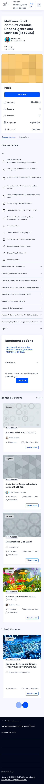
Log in (31, 5)
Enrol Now (22, 94)
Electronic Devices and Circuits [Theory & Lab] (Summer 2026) (21, 665)
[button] (7, 3)
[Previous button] (19, 705)
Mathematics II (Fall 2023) (19, 541)
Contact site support (13, 721)
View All (39, 398)
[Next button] (25, 705)
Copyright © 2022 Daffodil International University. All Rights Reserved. (18, 778)
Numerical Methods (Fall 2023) (21, 432)
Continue (22, 380)
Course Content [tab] (9, 137)
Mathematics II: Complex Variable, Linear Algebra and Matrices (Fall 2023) (19, 349)
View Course (32, 448)
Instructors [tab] (24, 137)
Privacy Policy (7, 771)
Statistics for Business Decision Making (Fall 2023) (21, 485)
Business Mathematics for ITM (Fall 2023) (20, 598)
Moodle (13, 732)
